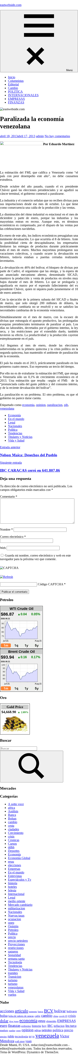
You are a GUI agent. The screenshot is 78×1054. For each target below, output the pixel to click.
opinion (41, 405)
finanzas (14, 1025)
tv (33, 1036)
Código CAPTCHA (50, 584)
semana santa (16, 958)
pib (66, 405)
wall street (20, 1041)
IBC (50, 1025)
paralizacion (54, 405)
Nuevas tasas (16, 915)
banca (40, 1011)
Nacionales (15, 426)
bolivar (60, 1011)
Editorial (13, 84)
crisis (11, 836)
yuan (28, 1041)
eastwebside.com (10, 5)
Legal (11, 422)
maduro (4, 1030)
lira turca (70, 1026)
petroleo (47, 1030)
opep (11, 922)
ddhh (11, 847)
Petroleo (13, 930)
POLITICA (15, 91)
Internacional (16, 894)
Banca (12, 815)
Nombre (6, 529)
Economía (14, 415)
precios (3, 1036)
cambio (12, 822)
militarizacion (16, 908)
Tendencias (15, 433)
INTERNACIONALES (23, 95)
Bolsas (12, 818)
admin (40, 136)
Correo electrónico (13, 536)
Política (12, 429)
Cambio (13, 88)
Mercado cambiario (20, 904)
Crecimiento (15, 833)
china (55, 1016)
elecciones (14, 865)
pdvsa (37, 1030)
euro (3, 1025)
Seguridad (14, 955)
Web (3, 548)
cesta (11, 825)
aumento (33, 1011)
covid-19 (63, 1016)
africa (11, 807)
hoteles (12, 886)
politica (58, 1030)
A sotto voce (16, 804)
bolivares (72, 1011)
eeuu (11, 861)
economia (28, 405)
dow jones (14, 1021)
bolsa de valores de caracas (21, 1016)
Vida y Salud (16, 440)
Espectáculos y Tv (19, 879)
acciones (7, 1011)
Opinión (13, 926)
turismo (12, 980)
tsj (30, 1036)
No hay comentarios (57, 136)
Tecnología (15, 962)
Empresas (14, 868)
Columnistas (16, 80)
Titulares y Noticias (20, 437)
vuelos (12, 994)
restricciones (16, 948)
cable (37, 1015)
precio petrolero (18, 940)
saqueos (13, 951)
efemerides (51, 1021)
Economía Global (19, 858)
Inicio (11, 77)
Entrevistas (15, 876)
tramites (13, 973)
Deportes (13, 851)
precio (12, 937)
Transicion (14, 976)
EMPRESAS (16, 98)
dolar (4, 1020)
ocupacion (14, 919)
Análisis (13, 811)
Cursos (12, 843)
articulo (21, 1010)
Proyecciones (16, 944)
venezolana (7, 408)
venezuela (47, 1035)
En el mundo (16, 419)
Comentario (8, 496)
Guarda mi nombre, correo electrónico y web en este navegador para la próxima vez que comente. (35, 557)
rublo (11, 1036)
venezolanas (15, 987)
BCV (48, 1010)
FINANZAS (16, 102)
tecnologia (21, 1036)
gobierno (26, 1025)
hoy (44, 1025)
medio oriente (16, 901)
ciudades (13, 829)
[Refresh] (6, 577)
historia (12, 883)
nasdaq (12, 1030)
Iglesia (12, 890)
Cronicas (13, 840)
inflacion (59, 1025)
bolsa (4, 1016)
